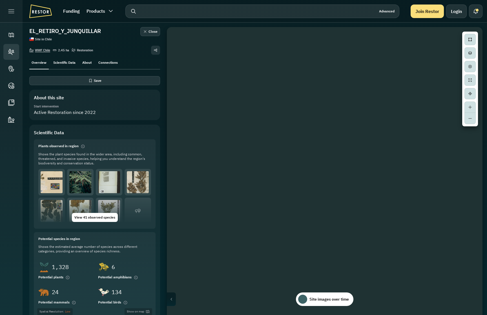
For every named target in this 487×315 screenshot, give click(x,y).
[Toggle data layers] (470, 53)
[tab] (39, 62)
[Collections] (11, 103)
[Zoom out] (470, 118)
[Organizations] (11, 119)
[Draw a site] (470, 39)
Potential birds (109, 302)
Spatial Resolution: (54, 311)
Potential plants (50, 277)
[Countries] (11, 86)
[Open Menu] (11, 11)
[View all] (470, 80)
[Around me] (470, 93)
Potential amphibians (115, 277)
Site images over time (329, 299)
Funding (71, 11)
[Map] (11, 35)
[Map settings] (470, 66)
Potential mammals (54, 302)
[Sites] (11, 52)
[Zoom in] (470, 107)
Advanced (387, 11)
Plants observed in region (58, 146)
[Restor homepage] (40, 11)
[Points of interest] (11, 69)
